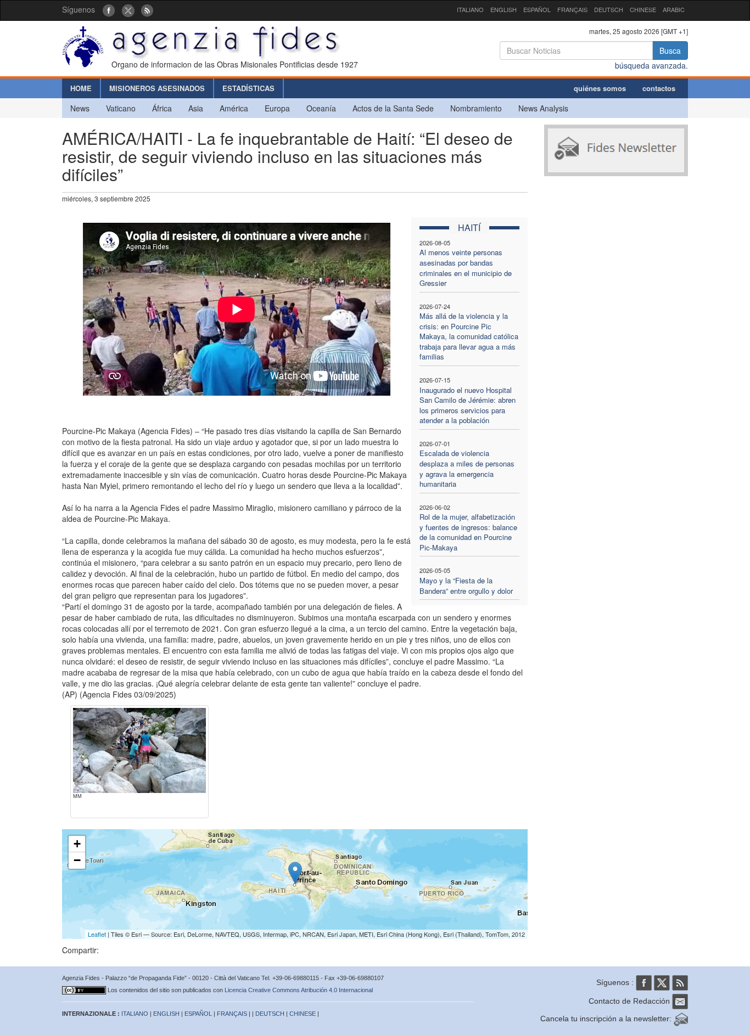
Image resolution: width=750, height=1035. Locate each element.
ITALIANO (470, 9)
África (162, 108)
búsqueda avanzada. (651, 65)
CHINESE (643, 9)
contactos (658, 88)
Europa (277, 108)
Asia (195, 108)
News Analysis (543, 108)
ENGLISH (503, 9)
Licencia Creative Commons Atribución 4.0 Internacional (299, 990)
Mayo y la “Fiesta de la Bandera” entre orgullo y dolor (466, 585)
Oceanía (321, 108)
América (234, 108)
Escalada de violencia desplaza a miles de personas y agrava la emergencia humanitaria (466, 468)
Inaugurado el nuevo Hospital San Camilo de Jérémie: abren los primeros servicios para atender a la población (467, 405)
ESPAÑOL (537, 9)
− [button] (77, 860)
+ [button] (77, 844)
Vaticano (121, 108)
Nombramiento (476, 108)
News (79, 108)
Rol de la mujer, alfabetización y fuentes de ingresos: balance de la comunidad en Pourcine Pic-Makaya (468, 532)
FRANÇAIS (572, 9)
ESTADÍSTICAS (248, 88)
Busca (670, 50)
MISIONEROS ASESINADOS (157, 88)
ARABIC (674, 9)
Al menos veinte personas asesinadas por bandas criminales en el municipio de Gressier (465, 267)
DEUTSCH (608, 9)
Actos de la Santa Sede (393, 108)
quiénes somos (600, 88)
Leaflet (97, 934)
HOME (81, 88)
